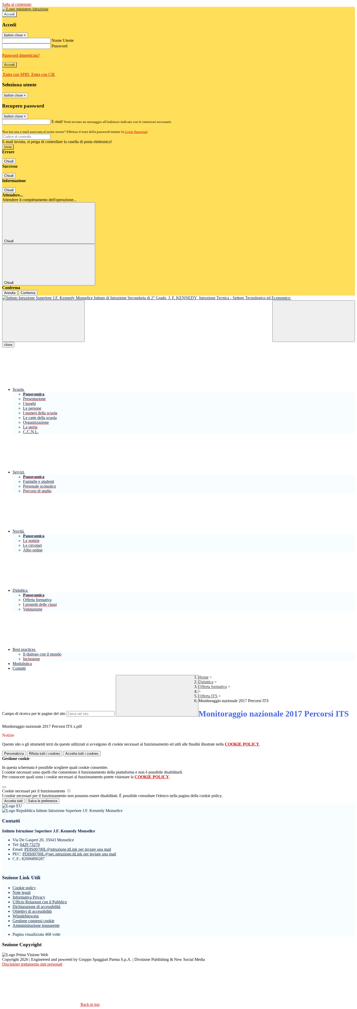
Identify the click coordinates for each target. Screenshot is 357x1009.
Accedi (9, 14)
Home (203, 677)
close (8, 345)
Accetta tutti (82, 754)
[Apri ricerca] (313, 321)
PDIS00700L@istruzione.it (67, 849)
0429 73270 (30, 844)
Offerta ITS (207, 696)
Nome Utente (62, 40)
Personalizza (14, 754)
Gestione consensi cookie (33, 920)
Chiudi (9, 161)
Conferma (28, 293)
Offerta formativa (212, 686)
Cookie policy (24, 888)
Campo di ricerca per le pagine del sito (33, 713)
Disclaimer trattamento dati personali (32, 964)
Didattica (205, 682)
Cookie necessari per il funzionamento (34, 791)
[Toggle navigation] (43, 321)
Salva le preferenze (42, 801)
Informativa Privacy (29, 897)
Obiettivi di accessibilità (32, 911)
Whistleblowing (26, 916)
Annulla (9, 293)
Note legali (22, 892)
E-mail (56, 121)
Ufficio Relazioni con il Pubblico (40, 902)
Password (59, 46)
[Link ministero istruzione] (25, 9)
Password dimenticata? (21, 55)
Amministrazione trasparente (36, 925)
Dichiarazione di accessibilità (36, 906)
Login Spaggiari (136, 132)
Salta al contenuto (16, 4)
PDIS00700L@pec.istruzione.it (69, 854)
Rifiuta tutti (44, 754)
